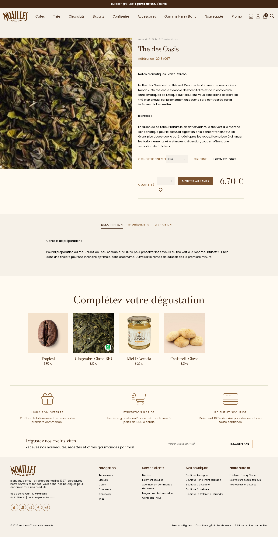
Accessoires (147, 16)
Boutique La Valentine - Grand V (204, 494)
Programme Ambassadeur (157, 493)
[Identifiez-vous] (258, 16)
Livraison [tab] (163, 224)
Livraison (147, 475)
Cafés (40, 16)
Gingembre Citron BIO (93, 359)
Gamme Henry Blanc (180, 16)
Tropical (48, 359)
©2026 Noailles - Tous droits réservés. (32, 525)
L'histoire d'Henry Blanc (243, 475)
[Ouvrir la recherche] (272, 16)
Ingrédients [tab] (138, 224)
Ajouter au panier (196, 181)
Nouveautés (214, 16)
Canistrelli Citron (184, 359)
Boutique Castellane (198, 484)
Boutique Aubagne (197, 475)
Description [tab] (112, 225)
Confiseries (121, 16)
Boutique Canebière (197, 489)
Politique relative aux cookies (251, 525)
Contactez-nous (152, 497)
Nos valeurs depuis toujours (246, 479)
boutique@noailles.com (41, 497)
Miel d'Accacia (139, 359)
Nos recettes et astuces (243, 484)
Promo (237, 16)
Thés (56, 16)
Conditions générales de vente (213, 525)
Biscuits (98, 16)
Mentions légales (182, 525)
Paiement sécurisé (152, 479)
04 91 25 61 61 (17, 497)
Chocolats (77, 16)
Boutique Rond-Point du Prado (203, 479)
